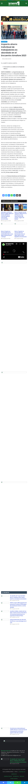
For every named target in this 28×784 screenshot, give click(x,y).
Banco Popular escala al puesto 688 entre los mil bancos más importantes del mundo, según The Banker (21, 215)
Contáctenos (16, 776)
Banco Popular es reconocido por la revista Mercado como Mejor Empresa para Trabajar (7, 234)
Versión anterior (14, 778)
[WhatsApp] (12, 195)
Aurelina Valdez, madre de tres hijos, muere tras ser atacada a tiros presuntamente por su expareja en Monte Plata (18, 613)
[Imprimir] (20, 195)
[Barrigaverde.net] (14, 3)
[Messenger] (9, 195)
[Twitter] (6, 195)
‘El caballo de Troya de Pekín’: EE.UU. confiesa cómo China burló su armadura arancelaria (18, 597)
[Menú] (2, 3)
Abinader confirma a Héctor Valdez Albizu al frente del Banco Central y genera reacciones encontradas (7, 215)
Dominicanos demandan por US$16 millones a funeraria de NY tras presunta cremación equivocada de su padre (18, 730)
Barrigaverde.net (5, 750)
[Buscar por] (26, 3)
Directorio (22, 776)
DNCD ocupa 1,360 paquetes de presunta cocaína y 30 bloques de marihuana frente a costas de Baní (18, 605)
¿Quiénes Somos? (8, 776)
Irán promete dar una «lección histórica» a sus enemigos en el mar (18, 621)
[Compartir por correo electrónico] (17, 195)
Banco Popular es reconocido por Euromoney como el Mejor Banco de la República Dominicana (21, 234)
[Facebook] (3, 195)
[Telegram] (14, 195)
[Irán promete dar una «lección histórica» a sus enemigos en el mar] (5, 673)
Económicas (4, 41)
